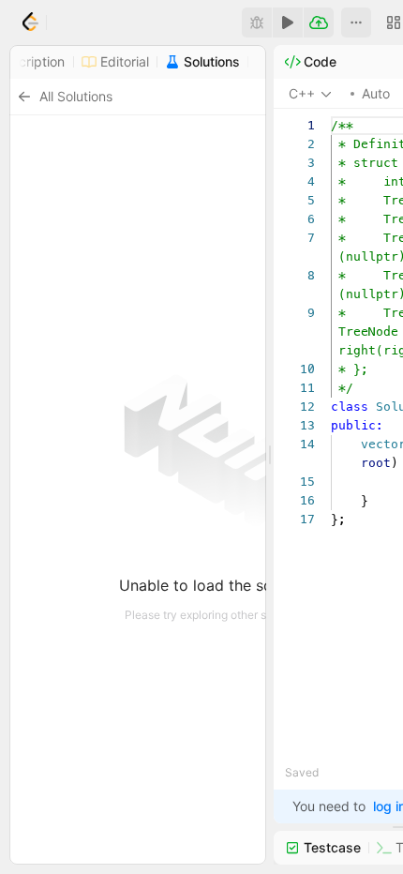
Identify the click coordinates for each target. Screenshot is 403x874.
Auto (376, 93)
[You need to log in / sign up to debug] (257, 23)
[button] (356, 23)
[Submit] (319, 23)
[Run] (288, 23)
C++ (302, 93)
